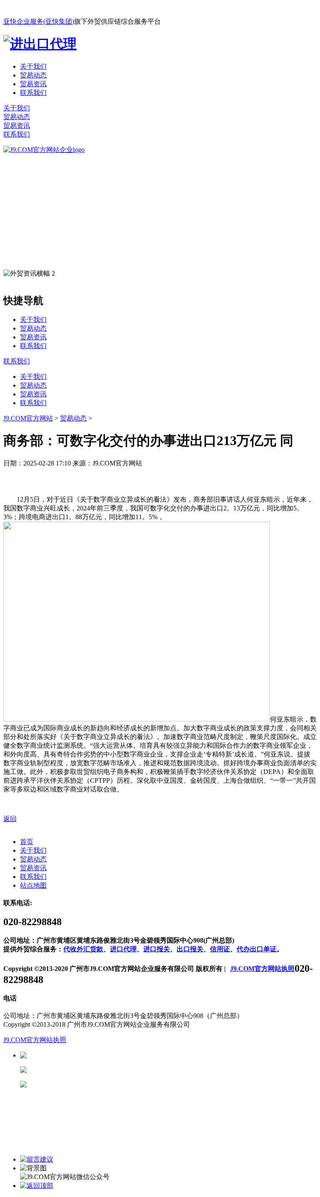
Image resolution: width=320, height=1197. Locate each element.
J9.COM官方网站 (28, 418)
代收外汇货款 (83, 949)
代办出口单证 (257, 949)
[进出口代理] (40, 43)
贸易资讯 (33, 83)
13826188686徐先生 (91, 1055)
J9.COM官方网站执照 (262, 968)
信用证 (220, 949)
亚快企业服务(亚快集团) (38, 21)
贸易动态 (33, 75)
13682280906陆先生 (91, 1084)
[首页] (44, 149)
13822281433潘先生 (91, 1069)
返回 (10, 818)
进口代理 (123, 949)
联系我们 (33, 92)
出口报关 (190, 949)
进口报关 (156, 949)
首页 (26, 841)
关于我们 (33, 66)
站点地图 (33, 885)
